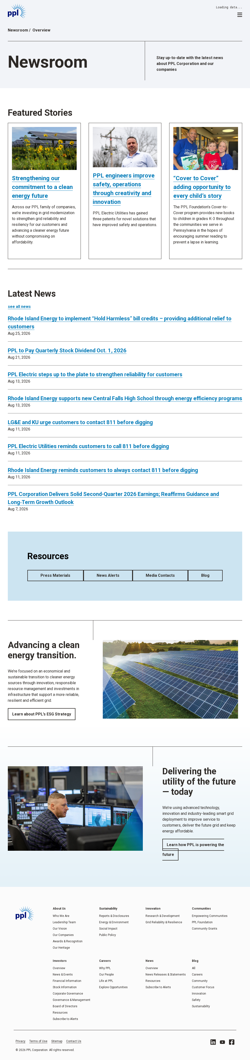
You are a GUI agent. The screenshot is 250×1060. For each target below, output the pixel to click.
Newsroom (18, 30)
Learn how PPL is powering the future (193, 849)
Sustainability (201, 1006)
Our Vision (60, 928)
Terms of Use (38, 1041)
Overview (59, 968)
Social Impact (108, 928)
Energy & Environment (114, 922)
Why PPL (105, 968)
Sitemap (56, 1041)
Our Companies (63, 935)
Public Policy (107, 935)
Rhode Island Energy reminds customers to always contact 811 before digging (103, 470)
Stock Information (65, 987)
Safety (196, 1000)
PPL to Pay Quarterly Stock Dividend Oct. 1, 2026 (67, 350)
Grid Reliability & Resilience (164, 922)
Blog (205, 575)
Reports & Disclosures (114, 916)
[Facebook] (231, 1042)
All (193, 968)
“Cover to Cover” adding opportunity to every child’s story (202, 187)
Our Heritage (61, 947)
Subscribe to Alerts (65, 1019)
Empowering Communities (210, 916)
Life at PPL (106, 981)
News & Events (63, 974)
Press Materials (55, 575)
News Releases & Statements (166, 974)
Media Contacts (160, 575)
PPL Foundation (202, 922)
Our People (106, 974)
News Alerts (108, 575)
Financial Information (67, 981)
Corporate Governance (68, 993)
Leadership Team (64, 922)
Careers (197, 974)
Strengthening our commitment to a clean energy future (42, 187)
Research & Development (163, 916)
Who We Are (61, 916)
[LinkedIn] (213, 1042)
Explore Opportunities (113, 987)
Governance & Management (71, 1000)
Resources (60, 1012)
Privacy (20, 1041)
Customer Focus (203, 987)
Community (200, 981)
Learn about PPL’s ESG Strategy (41, 714)
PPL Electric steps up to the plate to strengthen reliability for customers (95, 374)
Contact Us (73, 1041)
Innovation (199, 993)
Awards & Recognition (68, 941)
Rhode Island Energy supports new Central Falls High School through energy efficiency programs (125, 398)
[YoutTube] (222, 1042)
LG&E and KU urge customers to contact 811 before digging (80, 422)
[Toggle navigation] (239, 14)
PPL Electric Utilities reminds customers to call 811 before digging (88, 446)
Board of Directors (65, 1006)
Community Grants (204, 928)
